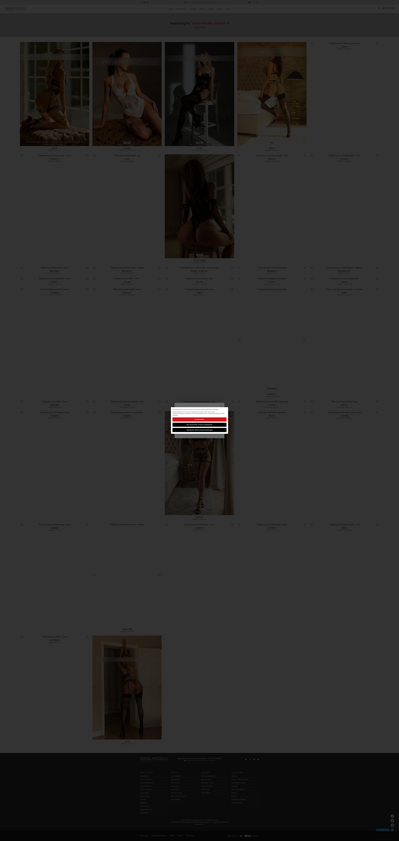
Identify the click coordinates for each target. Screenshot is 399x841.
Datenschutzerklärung (178, 413)
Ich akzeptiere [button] (199, 419)
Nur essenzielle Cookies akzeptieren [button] (199, 425)
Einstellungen (211, 413)
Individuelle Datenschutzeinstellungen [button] (200, 430)
